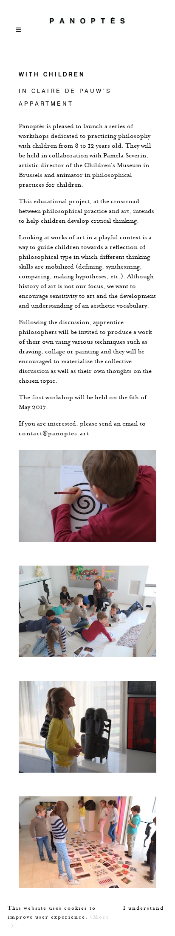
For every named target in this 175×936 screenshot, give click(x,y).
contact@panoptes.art (54, 433)
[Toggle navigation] (18, 27)
